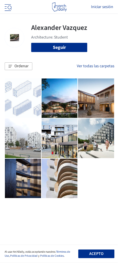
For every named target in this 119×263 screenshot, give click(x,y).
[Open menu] (7, 7)
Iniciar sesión (102, 7)
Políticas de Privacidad (24, 256)
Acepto (96, 254)
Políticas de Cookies (52, 256)
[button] (18, 66)
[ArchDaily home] (59, 6)
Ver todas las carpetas (95, 66)
